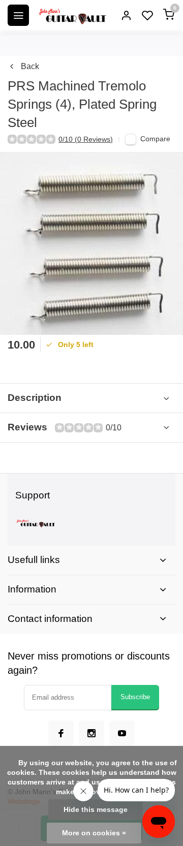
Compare (155, 139)
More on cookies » (94, 833)
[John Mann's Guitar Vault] (72, 15)
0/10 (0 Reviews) (85, 139)
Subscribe (135, 697)
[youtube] (122, 733)
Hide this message (96, 809)
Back (30, 66)
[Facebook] (61, 733)
